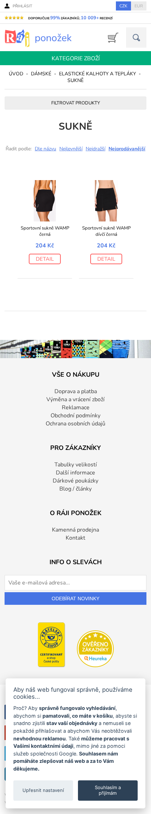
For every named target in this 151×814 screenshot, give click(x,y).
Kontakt (75, 538)
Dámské (41, 73)
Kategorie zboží (76, 58)
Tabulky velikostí (75, 464)
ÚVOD (16, 73)
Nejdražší (95, 148)
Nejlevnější (71, 148)
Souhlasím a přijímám (108, 790)
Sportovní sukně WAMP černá (45, 231)
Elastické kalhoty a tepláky (97, 73)
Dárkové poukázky (75, 481)
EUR (138, 6)
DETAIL (45, 258)
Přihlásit (22, 6)
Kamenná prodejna (75, 530)
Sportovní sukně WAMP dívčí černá (106, 231)
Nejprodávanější (127, 148)
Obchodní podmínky (75, 415)
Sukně (75, 80)
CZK (123, 6)
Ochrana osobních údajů (75, 423)
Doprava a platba (75, 391)
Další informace (75, 473)
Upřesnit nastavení (43, 790)
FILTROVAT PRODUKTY (75, 103)
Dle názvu (45, 148)
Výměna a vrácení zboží (75, 399)
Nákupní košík (111, 37)
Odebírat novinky (75, 598)
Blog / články (75, 489)
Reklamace (76, 407)
